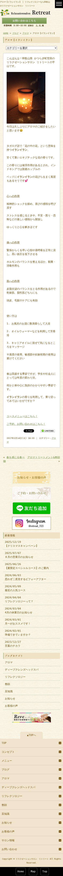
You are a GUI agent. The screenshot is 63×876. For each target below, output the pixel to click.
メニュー (7, 760)
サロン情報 (8, 840)
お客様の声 (11, 705)
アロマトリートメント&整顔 (43, 457)
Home (20, 871)
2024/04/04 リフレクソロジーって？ (19, 599)
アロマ (25, 33)
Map (33, 871)
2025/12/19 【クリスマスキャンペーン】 (21, 543)
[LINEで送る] (48, 430)
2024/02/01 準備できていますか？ (18, 632)
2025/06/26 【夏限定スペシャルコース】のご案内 (27, 566)
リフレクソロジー (15, 676)
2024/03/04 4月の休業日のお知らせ (18, 610)
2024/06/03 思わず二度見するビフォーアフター (25, 577)
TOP (4, 743)
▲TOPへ (31, 735)
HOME (5, 33)
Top (44, 871)
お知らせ (10, 698)
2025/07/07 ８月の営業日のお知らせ (19, 555)
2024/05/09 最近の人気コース (15, 588)
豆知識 (9, 691)
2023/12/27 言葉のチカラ (13, 643)
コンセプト (8, 751)
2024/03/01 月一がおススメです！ (18, 621)
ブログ (15, 33)
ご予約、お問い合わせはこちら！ (26, 424)
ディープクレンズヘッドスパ (21, 669)
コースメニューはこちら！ (22, 416)
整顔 (7, 684)
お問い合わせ (9, 849)
